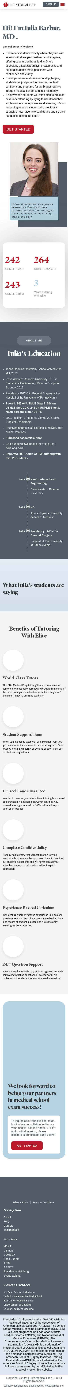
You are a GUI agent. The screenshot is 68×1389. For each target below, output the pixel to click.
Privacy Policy (20, 1202)
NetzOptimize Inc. (54, 1385)
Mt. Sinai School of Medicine (19, 1292)
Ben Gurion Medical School (18, 1300)
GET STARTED (18, 129)
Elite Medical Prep (40, 1377)
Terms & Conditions (43, 1202)
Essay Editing (12, 1275)
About (7, 1217)
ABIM (6, 1263)
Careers (8, 1225)
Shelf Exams (11, 1258)
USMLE (8, 1250)
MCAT (7, 1246)
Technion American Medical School (22, 1296)
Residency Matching (16, 1271)
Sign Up (51, 4)
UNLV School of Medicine (17, 1305)
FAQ (6, 1221)
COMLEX (9, 1254)
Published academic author (24, 437)
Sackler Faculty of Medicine (18, 1309)
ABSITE (8, 1267)
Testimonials (11, 1229)
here (9, 448)
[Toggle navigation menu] (63, 4)
